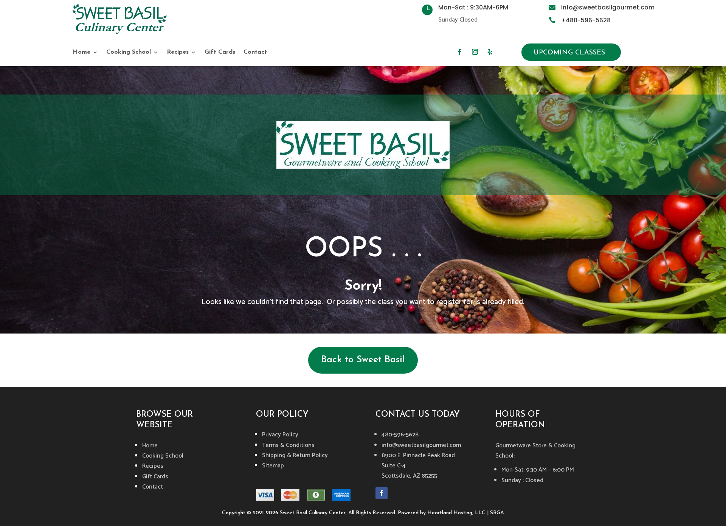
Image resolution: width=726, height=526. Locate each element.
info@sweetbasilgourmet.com (608, 7)
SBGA (497, 513)
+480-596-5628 (586, 20)
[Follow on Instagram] (475, 52)
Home (81, 52)
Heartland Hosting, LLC (456, 513)
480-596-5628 (400, 435)
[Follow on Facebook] (460, 52)
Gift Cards (220, 52)
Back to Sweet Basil (363, 360)
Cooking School (128, 52)
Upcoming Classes (569, 53)
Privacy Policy (280, 435)
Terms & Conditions (288, 445)
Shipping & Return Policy (295, 455)
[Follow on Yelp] (490, 52)
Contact (255, 52)
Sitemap (273, 466)
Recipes (178, 52)
